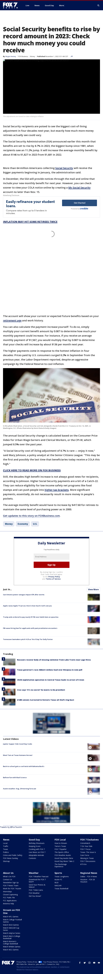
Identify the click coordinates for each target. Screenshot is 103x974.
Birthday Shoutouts (36, 843)
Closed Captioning (10, 894)
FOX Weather (34, 893)
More (61, 5)
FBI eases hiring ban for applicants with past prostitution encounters (30, 628)
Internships (7, 891)
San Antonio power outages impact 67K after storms (23, 594)
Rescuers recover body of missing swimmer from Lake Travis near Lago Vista (54, 660)
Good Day (34, 839)
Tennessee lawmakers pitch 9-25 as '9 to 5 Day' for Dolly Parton (28, 639)
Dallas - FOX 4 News (88, 876)
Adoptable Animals (36, 855)
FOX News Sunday (10, 858)
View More (93, 589)
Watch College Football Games (12, 920)
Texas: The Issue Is (88, 852)
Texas (5, 849)
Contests (32, 858)
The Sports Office (62, 852)
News (6, 839)
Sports (58, 872)
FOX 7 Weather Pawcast (38, 876)
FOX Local (60, 839)
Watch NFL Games (10, 916)
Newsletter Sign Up (11, 882)
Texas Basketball (61, 888)
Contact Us (7, 879)
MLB (56, 882)
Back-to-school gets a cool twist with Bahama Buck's (23, 766)
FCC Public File (9, 897)
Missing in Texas (87, 858)
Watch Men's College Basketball (11, 937)
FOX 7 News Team (10, 885)
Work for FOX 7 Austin (12, 888)
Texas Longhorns (62, 876)
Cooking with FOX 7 (37, 849)
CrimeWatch (85, 843)
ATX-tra (83, 864)
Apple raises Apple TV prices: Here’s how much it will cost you (27, 606)
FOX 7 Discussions (87, 861)
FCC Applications (10, 900)
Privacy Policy (54, 576)
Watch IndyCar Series (11, 933)
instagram (89, 963)
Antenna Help (8, 903)
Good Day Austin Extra (64, 858)
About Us (8, 872)
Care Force (84, 855)
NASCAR (58, 885)
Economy (23, 523)
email (99, 963)
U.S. (35, 523)
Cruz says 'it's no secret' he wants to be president (41, 690)
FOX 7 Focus (85, 849)
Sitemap (6, 861)
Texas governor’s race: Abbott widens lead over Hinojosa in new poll (49, 670)
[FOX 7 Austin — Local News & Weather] (11, 5)
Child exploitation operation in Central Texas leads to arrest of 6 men (50, 680)
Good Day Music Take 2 (64, 861)
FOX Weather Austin (63, 855)
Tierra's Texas (60, 846)
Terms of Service (53, 579)
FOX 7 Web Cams (36, 890)
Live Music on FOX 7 (37, 852)
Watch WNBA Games (11, 946)
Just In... (7, 589)
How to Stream (61, 843)
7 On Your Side (86, 846)
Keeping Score (34, 846)
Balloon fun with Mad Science (15, 777)
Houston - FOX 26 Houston (87, 880)
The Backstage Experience (61, 865)
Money (32, 56)
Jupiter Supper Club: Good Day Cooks (17, 744)
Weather (34, 872)
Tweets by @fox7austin (11, 827)
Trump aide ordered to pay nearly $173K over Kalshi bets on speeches (30, 617)
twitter (85, 963)
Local (5, 843)
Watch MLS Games (11, 949)
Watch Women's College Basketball (10, 942)
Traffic (5, 846)
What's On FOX (9, 876)
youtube (94, 963)
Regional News (88, 872)
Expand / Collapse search (98, 6)
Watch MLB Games (11, 925)
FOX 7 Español (60, 849)
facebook (80, 963)
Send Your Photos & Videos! (37, 886)
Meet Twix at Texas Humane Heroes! (17, 755)
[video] (93, 746)
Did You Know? (35, 896)
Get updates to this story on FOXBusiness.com (31, 515)
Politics (6, 852)
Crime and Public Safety (12, 855)
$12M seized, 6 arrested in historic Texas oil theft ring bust (45, 700)
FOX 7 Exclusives (89, 839)
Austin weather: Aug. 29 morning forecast (19, 788)
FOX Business (23, 56)
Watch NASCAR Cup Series (11, 929)
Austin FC (58, 879)
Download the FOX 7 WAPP (37, 880)
